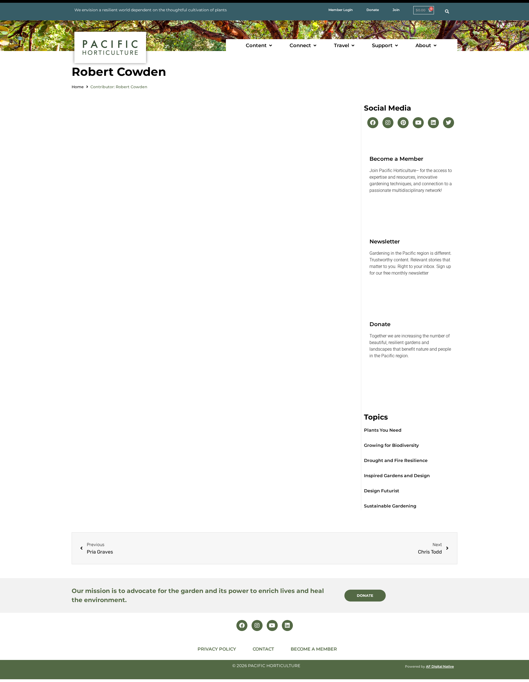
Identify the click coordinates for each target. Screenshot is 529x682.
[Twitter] (448, 122)
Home (78, 86)
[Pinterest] (403, 122)
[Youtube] (418, 122)
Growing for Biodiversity (391, 445)
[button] (259, 46)
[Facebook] (372, 122)
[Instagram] (387, 122)
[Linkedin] (433, 122)
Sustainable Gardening (390, 506)
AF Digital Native (440, 666)
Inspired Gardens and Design (397, 475)
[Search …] (447, 11)
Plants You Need (382, 430)
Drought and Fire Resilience (396, 460)
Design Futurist (381, 490)
